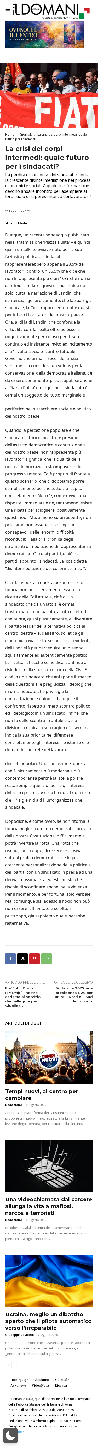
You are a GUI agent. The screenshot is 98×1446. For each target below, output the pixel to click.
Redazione (13, 1105)
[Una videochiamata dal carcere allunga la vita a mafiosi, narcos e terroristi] (49, 1166)
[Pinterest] (34, 958)
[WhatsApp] (46, 958)
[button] (10, 1435)
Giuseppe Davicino (19, 1335)
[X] (22, 958)
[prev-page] (8, 1365)
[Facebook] (10, 958)
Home (9, 134)
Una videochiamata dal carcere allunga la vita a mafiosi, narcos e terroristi (48, 1206)
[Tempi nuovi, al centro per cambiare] (49, 1057)
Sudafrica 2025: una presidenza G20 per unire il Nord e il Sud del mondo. (74, 995)
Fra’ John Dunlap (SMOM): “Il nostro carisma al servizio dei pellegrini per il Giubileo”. (23, 997)
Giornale (26, 134)
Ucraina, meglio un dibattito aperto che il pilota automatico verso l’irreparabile (48, 1321)
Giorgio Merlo (16, 223)
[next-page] (17, 1365)
